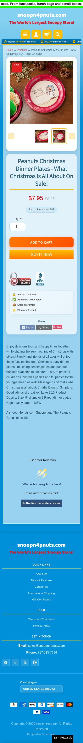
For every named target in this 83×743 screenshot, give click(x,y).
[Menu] (25, 34)
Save (59, 326)
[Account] (36, 34)
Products (22, 49)
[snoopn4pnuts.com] (41, 19)
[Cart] (47, 34)
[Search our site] (57, 34)
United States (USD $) (39, 688)
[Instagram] (15, 663)
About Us (41, 573)
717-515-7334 (47, 652)
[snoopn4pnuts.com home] (41, 553)
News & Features (41, 580)
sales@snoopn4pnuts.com (46, 646)
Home (9, 49)
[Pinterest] (35, 663)
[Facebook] (6, 663)
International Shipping (41, 593)
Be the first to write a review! (41, 503)
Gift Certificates (41, 599)
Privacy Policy (41, 625)
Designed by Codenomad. (41, 734)
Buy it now (41, 254)
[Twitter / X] (25, 663)
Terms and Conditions (41, 619)
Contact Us (41, 586)
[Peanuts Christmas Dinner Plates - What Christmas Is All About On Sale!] (59, 136)
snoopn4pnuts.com (46, 724)
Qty (19, 219)
